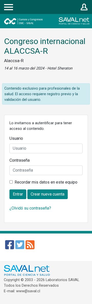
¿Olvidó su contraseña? (30, 208)
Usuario (16, 138)
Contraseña (19, 160)
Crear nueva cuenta (47, 194)
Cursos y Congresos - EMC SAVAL (38, 21)
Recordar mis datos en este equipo (46, 182)
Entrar (84, 7)
